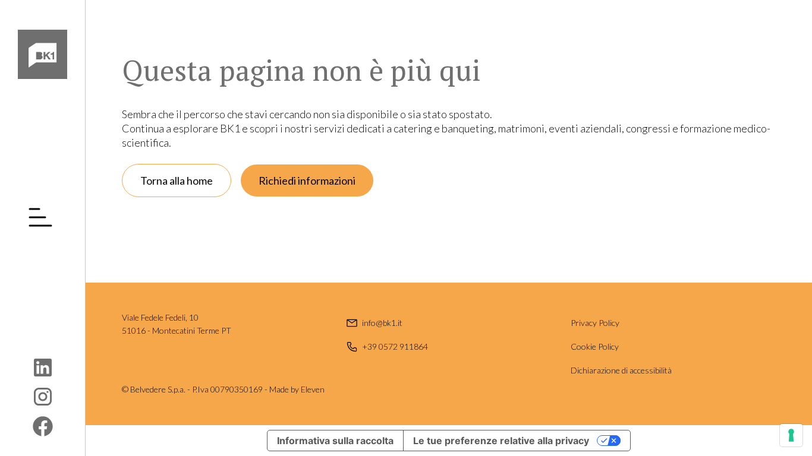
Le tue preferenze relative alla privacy (501, 440)
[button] (43, 217)
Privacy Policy (595, 323)
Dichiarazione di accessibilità (621, 370)
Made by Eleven (297, 389)
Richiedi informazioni (307, 180)
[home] (42, 54)
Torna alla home (176, 180)
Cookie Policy (595, 346)
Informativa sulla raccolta (335, 440)
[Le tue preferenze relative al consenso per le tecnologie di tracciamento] (791, 435)
